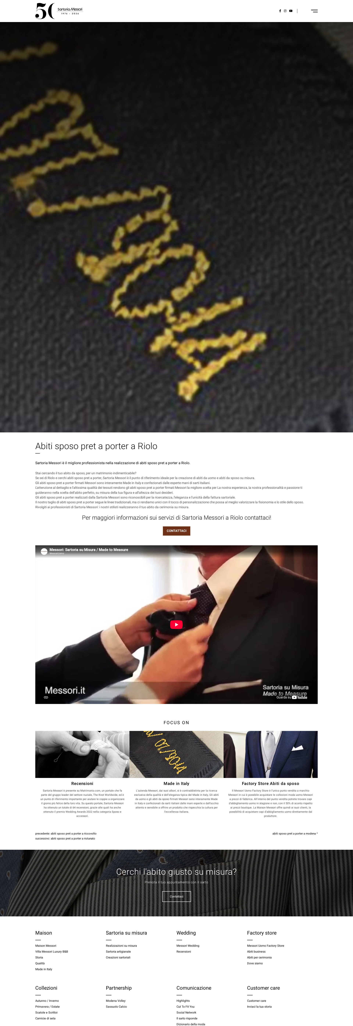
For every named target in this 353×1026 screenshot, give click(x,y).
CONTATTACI (176, 531)
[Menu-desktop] (314, 11)
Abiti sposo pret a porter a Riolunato (73, 839)
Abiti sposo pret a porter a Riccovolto (74, 834)
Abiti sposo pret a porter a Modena (294, 834)
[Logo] (59, 11)
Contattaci (176, 896)
